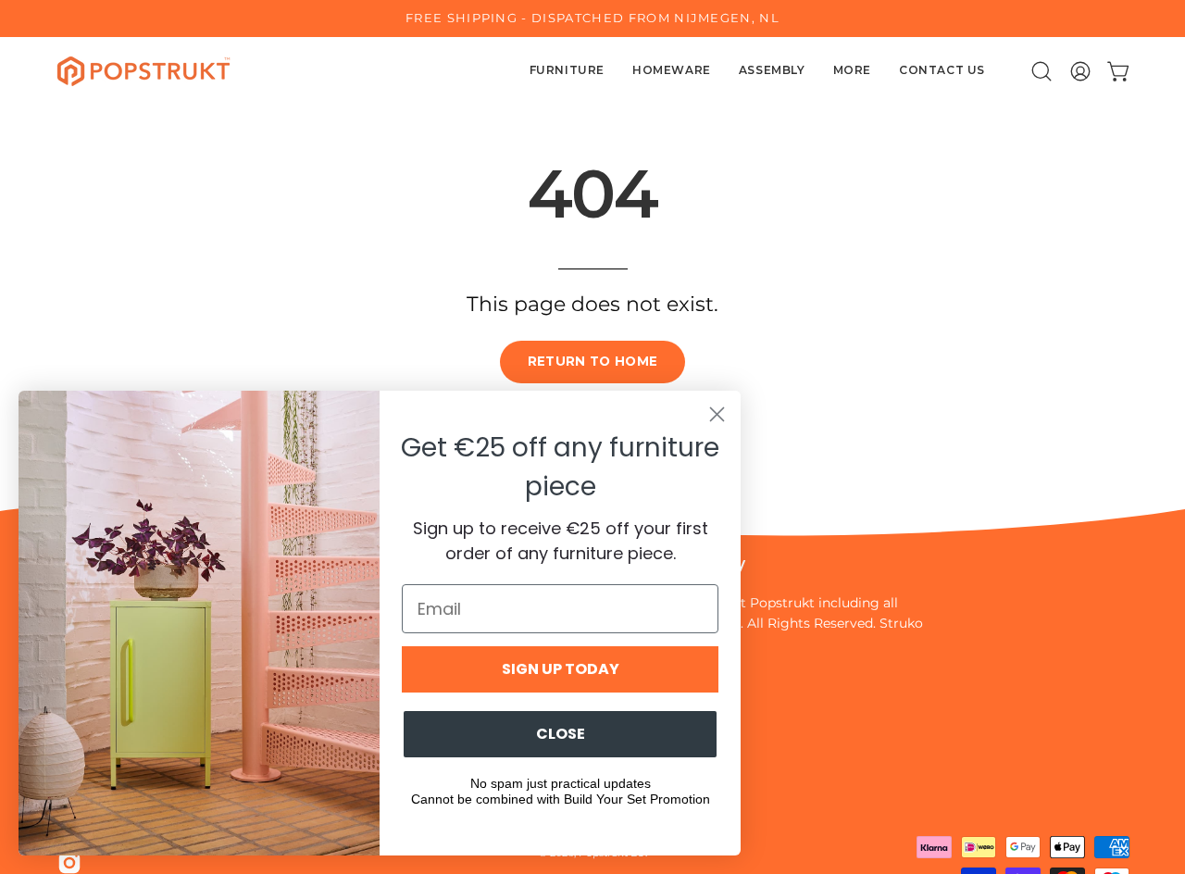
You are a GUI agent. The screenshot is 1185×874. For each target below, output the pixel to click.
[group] (592, 18)
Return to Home (593, 361)
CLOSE (560, 733)
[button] (1041, 71)
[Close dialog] (717, 414)
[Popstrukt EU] (143, 71)
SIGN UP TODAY (560, 669)
